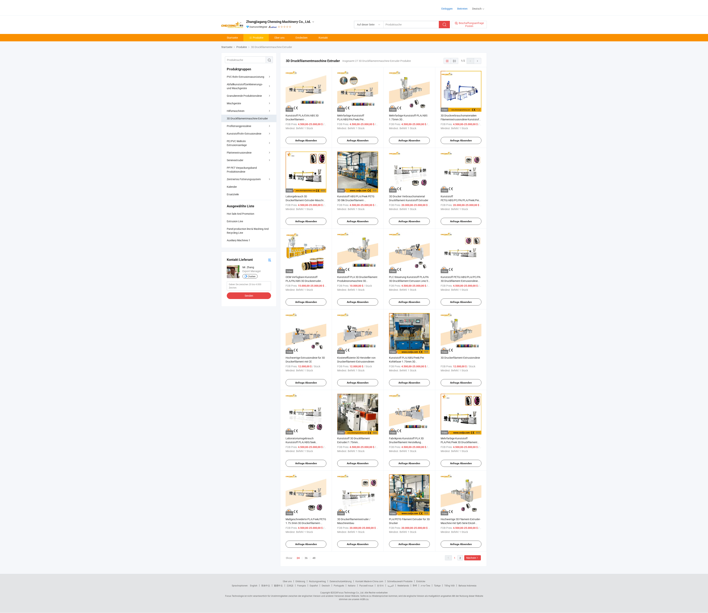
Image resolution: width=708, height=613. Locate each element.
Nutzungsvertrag (317, 581)
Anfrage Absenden (306, 140)
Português (339, 585)
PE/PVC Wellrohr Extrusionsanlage (237, 143)
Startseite (232, 37)
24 (298, 558)
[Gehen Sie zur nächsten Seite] (477, 61)
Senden (249, 295)
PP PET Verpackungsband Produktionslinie (242, 169)
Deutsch (326, 585)
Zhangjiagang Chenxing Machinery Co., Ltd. (278, 22)
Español (314, 585)
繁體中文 (278, 585)
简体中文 (265, 585)
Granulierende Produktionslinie (244, 95)
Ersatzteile (233, 194)
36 (306, 558)
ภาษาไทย (425, 585)
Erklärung (300, 581)
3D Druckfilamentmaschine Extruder (247, 118)
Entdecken (302, 37)
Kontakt (323, 37)
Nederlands (403, 585)
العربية (391, 585)
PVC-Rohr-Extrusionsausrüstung (245, 76)
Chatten (252, 276)
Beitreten (462, 8)
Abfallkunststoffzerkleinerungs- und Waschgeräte (245, 86)
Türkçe (437, 585)
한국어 (380, 585)
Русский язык (366, 585)
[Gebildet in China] (245, 7)
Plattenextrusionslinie (239, 152)
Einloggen (447, 8)
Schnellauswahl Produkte (399, 581)
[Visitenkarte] (269, 259)
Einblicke (420, 581)
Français (301, 585)
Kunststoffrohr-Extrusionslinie (244, 133)
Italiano (351, 585)
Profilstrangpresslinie (239, 126)
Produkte (258, 37)
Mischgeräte (234, 103)
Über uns (279, 37)
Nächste (471, 557)
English (253, 585)
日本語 (290, 585)
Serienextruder (235, 160)
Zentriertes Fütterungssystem (244, 179)
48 (314, 558)
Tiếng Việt (449, 585)
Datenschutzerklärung (341, 581)
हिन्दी (415, 585)
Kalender (232, 186)
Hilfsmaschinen (235, 111)
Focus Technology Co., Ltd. (350, 592)
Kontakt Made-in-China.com (369, 581)
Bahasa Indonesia (467, 585)
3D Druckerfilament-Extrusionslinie (460, 357)
